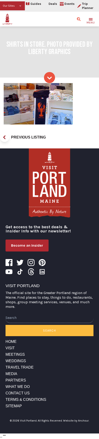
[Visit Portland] (7, 19)
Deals (53, 4)
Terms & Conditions (26, 399)
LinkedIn (42, 271)
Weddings (16, 361)
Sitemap (14, 406)
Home (11, 342)
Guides (35, 4)
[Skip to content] (49, 77)
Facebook (9, 262)
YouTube (9, 271)
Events (69, 4)
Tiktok (20, 271)
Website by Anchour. (76, 420)
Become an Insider (27, 245)
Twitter (20, 262)
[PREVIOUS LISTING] (4, 137)
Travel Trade (20, 367)
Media (11, 374)
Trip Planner (87, 6)
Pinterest (42, 262)
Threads (31, 271)
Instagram (31, 262)
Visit (10, 348)
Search (49, 330)
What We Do (18, 387)
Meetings (15, 354)
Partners (16, 380)
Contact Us (18, 393)
